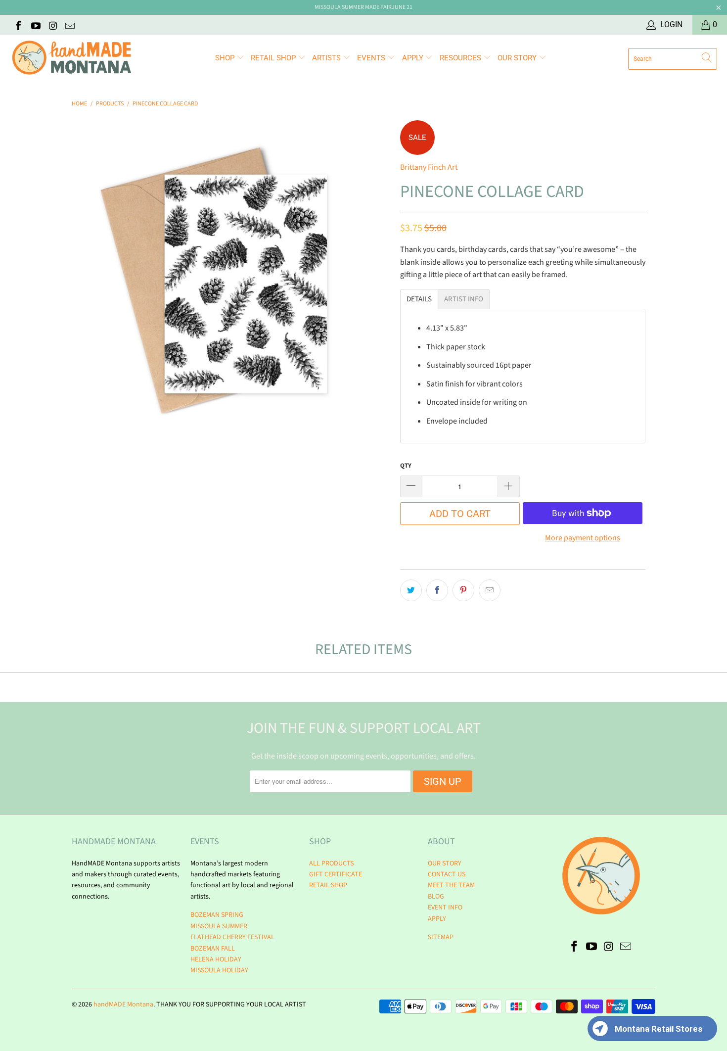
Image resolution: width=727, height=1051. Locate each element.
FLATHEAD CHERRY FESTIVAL (232, 937)
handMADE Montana (123, 1004)
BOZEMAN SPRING (216, 915)
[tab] (419, 299)
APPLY (413, 57)
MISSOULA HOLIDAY (219, 970)
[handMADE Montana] (72, 59)
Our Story (518, 57)
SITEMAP (441, 937)
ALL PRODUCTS (331, 863)
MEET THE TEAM (451, 885)
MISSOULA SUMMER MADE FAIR (353, 7)
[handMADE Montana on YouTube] (35, 24)
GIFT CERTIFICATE (335, 874)
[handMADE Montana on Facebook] (17, 24)
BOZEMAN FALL (212, 949)
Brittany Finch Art (428, 167)
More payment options (582, 537)
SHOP (225, 57)
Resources (461, 57)
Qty (405, 465)
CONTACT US (446, 874)
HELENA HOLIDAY (215, 959)
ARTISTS (327, 57)
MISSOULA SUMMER (218, 926)
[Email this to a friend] (489, 590)
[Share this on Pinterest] (463, 590)
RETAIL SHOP (274, 57)
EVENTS (372, 57)
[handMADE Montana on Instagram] (52, 24)
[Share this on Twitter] (411, 590)
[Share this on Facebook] (437, 590)
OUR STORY (444, 863)
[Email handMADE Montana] (69, 24)
